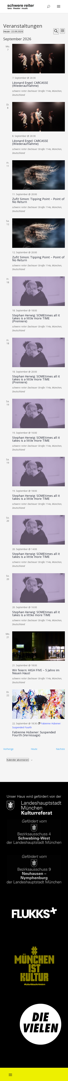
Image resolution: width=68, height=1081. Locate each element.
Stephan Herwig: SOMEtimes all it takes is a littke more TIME (36, 613)
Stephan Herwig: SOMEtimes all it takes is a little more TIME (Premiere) (36, 318)
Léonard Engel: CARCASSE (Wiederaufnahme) (30, 84)
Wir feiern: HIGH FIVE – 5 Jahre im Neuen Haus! (35, 671)
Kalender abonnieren (18, 759)
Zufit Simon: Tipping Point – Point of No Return (38, 200)
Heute (34, 749)
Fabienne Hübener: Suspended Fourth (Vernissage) (34, 733)
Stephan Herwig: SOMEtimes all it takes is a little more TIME (36, 439)
